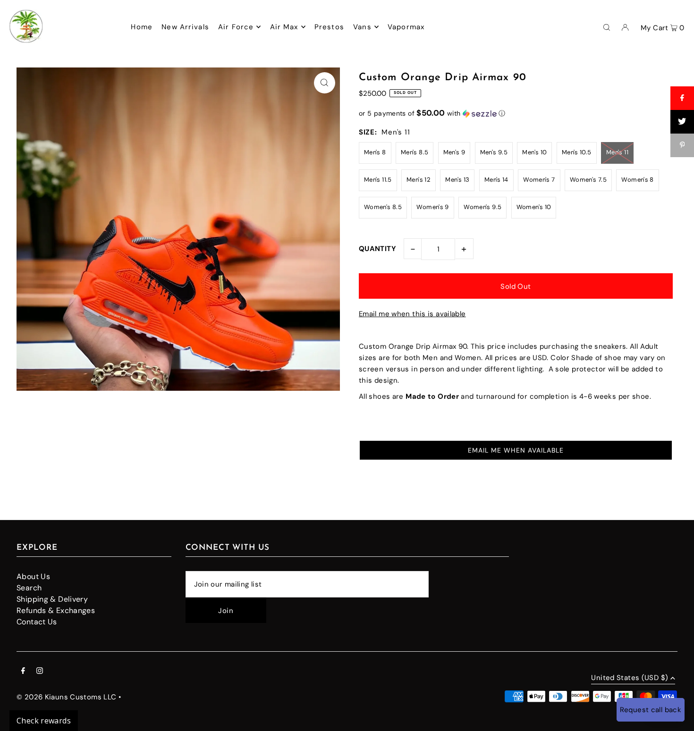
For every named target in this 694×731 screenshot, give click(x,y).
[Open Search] (607, 26)
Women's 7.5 (588, 180)
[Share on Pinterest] (682, 145)
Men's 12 (418, 180)
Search (29, 588)
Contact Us (37, 622)
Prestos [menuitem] (329, 27)
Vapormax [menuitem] (406, 27)
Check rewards (44, 720)
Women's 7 (539, 180)
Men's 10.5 (577, 152)
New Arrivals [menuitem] (185, 27)
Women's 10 (533, 207)
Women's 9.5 (482, 207)
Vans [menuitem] (362, 27)
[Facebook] (23, 671)
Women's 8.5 (383, 207)
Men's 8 (375, 152)
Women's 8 (637, 180)
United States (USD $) (629, 678)
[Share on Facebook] (682, 98)
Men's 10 (534, 152)
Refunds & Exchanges (56, 610)
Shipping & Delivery (52, 599)
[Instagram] (39, 671)
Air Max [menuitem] (284, 27)
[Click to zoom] (324, 82)
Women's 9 (432, 207)
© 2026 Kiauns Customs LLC (66, 697)
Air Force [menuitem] (236, 27)
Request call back (650, 709)
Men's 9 (454, 152)
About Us (33, 576)
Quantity (377, 248)
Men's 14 (496, 180)
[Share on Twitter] (682, 122)
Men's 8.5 (414, 152)
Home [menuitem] (141, 27)
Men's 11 (617, 152)
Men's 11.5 (378, 180)
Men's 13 (457, 180)
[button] (516, 113)
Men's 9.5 (494, 152)
